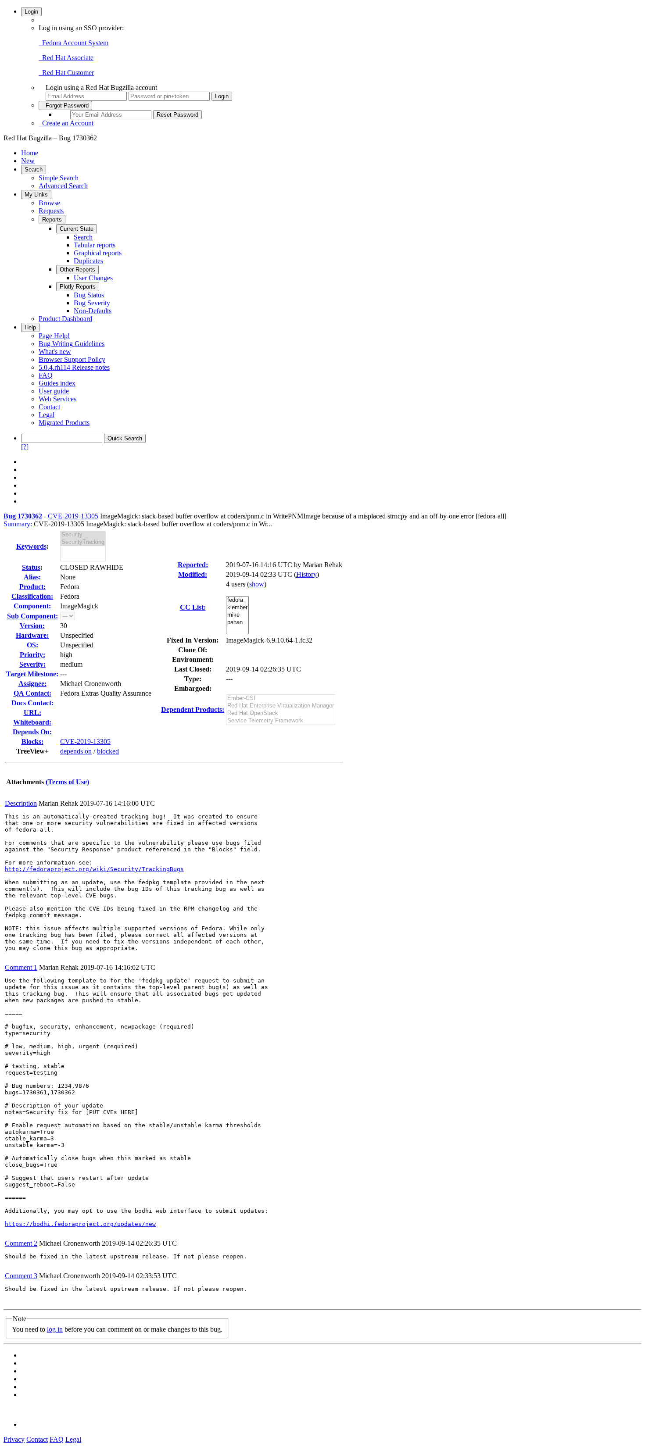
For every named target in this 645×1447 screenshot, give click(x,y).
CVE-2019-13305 (73, 516)
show (256, 584)
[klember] (237, 607)
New (28, 160)
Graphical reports (98, 253)
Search (34, 169)
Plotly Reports (78, 286)
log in (55, 1329)
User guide (54, 391)
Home (29, 153)
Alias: (32, 577)
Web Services (57, 399)
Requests (51, 210)
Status (31, 567)
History (306, 574)
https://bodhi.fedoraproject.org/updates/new (80, 1224)
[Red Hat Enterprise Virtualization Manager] (280, 706)
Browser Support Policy (72, 359)
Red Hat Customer (66, 72)
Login (31, 11)
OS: (32, 645)
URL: (32, 712)
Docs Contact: (32, 703)
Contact (49, 407)
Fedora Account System (73, 42)
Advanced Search (63, 185)
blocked (108, 751)
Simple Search (59, 178)
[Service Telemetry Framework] (280, 721)
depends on (76, 751)
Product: (32, 586)
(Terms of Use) (67, 782)
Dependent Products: (192, 709)
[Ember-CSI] (280, 698)
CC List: (193, 607)
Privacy (14, 1439)
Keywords (31, 546)
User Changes (93, 278)
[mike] (237, 615)
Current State (76, 228)
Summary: (18, 524)
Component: (32, 606)
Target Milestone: (32, 674)
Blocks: (32, 741)
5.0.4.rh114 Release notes (74, 367)
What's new (55, 351)
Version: (32, 625)
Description (21, 803)
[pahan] (237, 622)
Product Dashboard (65, 318)
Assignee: (32, 683)
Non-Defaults (92, 310)
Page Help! (54, 335)
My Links (36, 194)
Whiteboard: (32, 722)
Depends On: (32, 732)
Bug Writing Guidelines (71, 343)
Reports (52, 219)
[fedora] (237, 600)
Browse (49, 203)
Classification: (32, 596)
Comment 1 (21, 967)
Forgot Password (65, 105)
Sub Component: (32, 616)
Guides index (57, 383)
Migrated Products (64, 422)
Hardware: (32, 635)
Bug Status (89, 295)
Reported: (193, 564)
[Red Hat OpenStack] (280, 713)
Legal (46, 414)
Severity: (32, 664)
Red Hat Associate (66, 57)
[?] (25, 446)
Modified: (192, 574)
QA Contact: (32, 693)
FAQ (46, 375)
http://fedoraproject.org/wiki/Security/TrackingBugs (94, 869)
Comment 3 (21, 1275)
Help (30, 327)
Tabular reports (94, 245)
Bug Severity (92, 303)
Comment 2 (21, 1243)
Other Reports (77, 269)
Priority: (32, 654)
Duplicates (88, 260)
